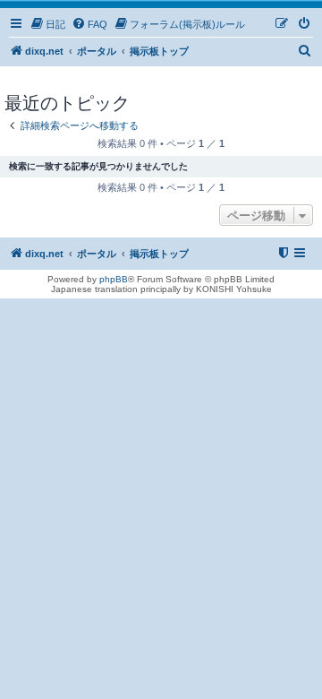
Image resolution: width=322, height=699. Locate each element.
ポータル (96, 51)
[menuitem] (47, 24)
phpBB (113, 279)
